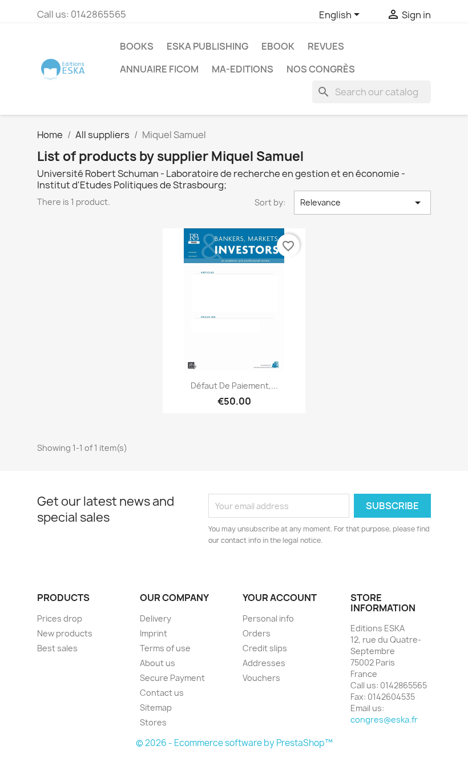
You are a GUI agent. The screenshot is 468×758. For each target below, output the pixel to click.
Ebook (277, 46)
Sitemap (156, 707)
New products (64, 633)
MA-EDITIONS (242, 69)
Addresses (264, 663)
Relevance (362, 202)
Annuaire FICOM (159, 69)
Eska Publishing (207, 46)
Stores (153, 722)
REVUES (326, 46)
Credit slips (265, 648)
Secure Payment (172, 677)
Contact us (162, 692)
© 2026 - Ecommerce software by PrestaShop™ (234, 743)
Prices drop (59, 618)
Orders (257, 633)
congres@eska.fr (384, 719)
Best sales (57, 648)
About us (157, 663)
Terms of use (165, 648)
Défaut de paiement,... (234, 385)
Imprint (153, 633)
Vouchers (261, 677)
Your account (280, 597)
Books (137, 46)
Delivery (155, 618)
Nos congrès (321, 69)
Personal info (268, 618)
